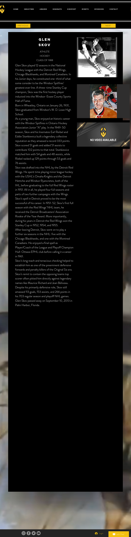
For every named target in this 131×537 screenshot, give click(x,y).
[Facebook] (29, 533)
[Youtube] (39, 533)
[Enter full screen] (127, 146)
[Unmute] (83, 146)
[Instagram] (24, 533)
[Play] (79, 146)
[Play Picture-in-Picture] (123, 146)
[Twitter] (34, 533)
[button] (103, 101)
